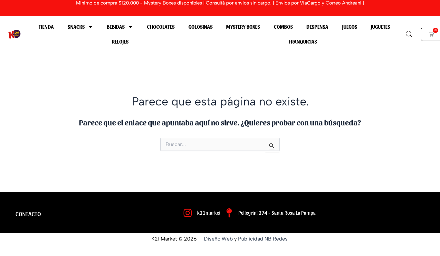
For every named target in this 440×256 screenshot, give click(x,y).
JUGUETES (380, 27)
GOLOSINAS (200, 27)
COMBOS (283, 27)
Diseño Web (218, 239)
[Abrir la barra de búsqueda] (409, 34)
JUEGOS (349, 27)
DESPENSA (317, 27)
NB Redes (276, 239)
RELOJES (120, 41)
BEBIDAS (116, 27)
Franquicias (303, 41)
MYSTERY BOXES (243, 27)
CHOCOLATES (161, 27)
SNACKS (76, 27)
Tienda (46, 27)
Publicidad (250, 239)
